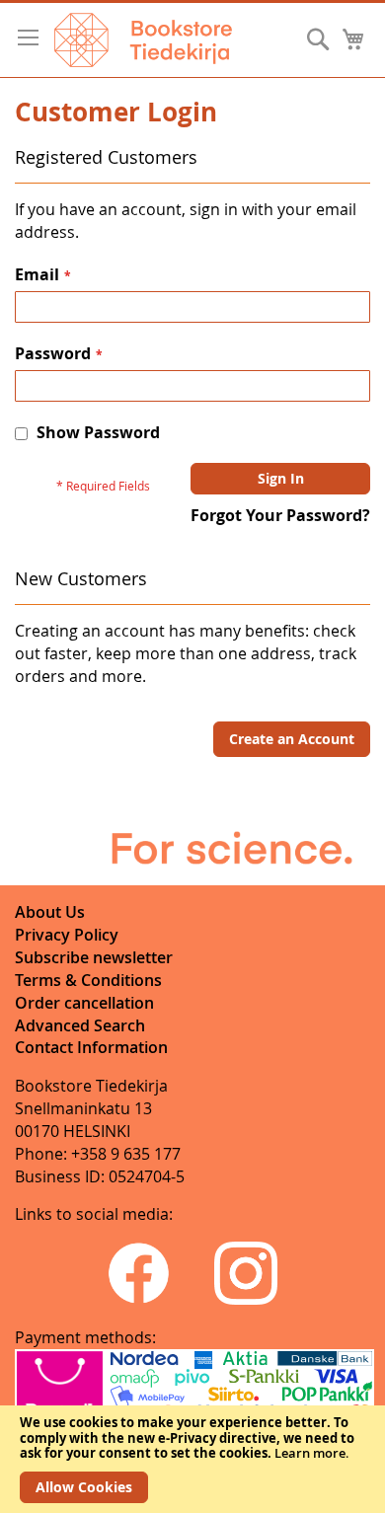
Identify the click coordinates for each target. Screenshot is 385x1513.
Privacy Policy (66, 935)
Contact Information (91, 1047)
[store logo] (143, 40)
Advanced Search (80, 1025)
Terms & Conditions (88, 980)
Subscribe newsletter (94, 957)
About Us (50, 912)
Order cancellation (84, 1003)
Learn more (310, 1453)
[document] (192, 1459)
